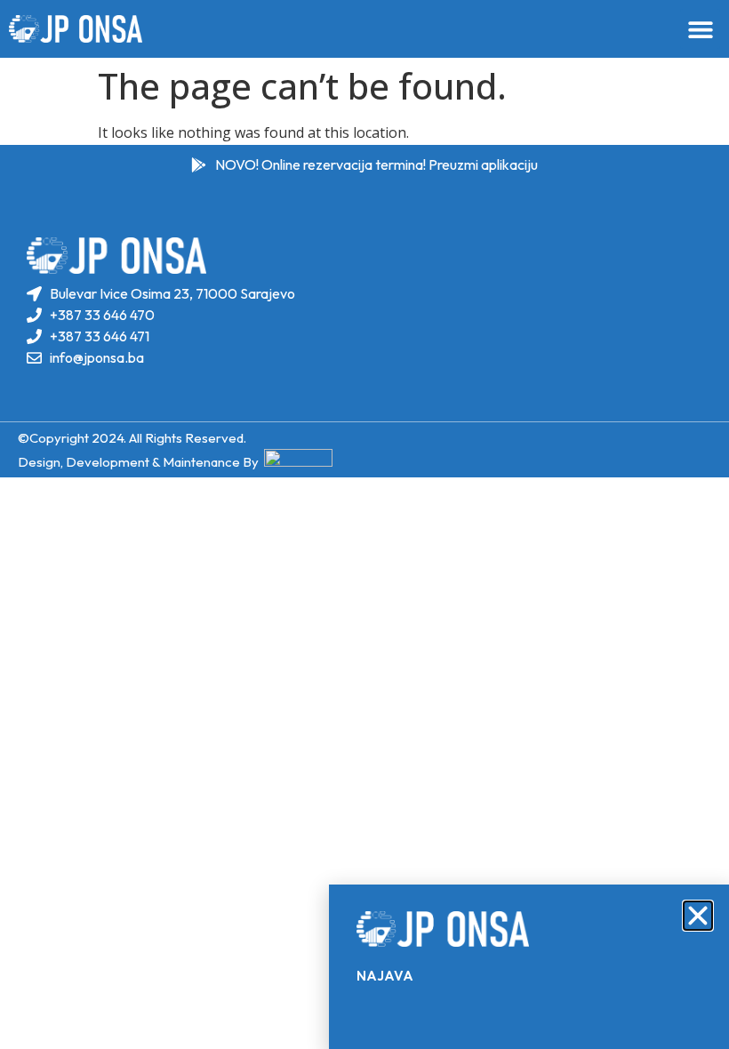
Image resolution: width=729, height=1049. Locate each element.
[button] (698, 915)
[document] (364, 524)
